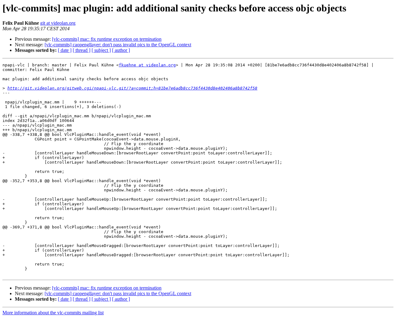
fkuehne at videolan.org (147, 65)
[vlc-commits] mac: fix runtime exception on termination (106, 39)
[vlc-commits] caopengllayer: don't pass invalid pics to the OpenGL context (118, 44)
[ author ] (121, 50)
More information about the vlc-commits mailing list (53, 312)
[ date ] (64, 50)
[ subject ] (101, 50)
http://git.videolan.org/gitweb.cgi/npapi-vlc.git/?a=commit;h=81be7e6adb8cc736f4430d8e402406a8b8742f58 (132, 88)
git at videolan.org (57, 23)
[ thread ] (81, 50)
